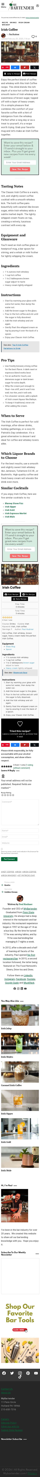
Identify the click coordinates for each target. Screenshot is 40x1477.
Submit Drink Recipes (12, 1430)
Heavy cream (12, 668)
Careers (5, 1419)
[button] (3, 617)
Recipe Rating (6, 793)
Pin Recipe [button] (30, 594)
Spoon (9, 649)
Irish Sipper (7, 1113)
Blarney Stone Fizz (14, 503)
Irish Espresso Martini (15, 513)
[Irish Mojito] (20, 1043)
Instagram (9, 979)
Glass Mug (10, 646)
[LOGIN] (37, 5)
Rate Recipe (21, 599)
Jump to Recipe (13, 74)
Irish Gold (6, 1142)
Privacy (32, 1473)
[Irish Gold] (20, 1128)
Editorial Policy (8, 1422)
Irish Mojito (7, 1056)
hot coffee (8, 872)
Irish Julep (6, 1028)
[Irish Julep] (20, 1015)
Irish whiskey (9, 875)
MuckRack (29, 982)
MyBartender (30, 908)
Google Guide (12, 982)
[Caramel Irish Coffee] (20, 1072)
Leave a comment (10, 734)
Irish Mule (6, 1170)
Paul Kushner (28, 629)
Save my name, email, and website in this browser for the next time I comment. (19, 852)
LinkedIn (28, 975)
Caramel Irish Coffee (11, 1085)
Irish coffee (30, 872)
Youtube (31, 979)
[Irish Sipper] (20, 1100)
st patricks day (27, 875)
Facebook (21, 979)
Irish (18, 872)
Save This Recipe (20, 169)
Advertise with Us (10, 1426)
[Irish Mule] (20, 1157)
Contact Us (7, 1389)
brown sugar (29, 663)
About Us (6, 1392)
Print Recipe (30, 74)
